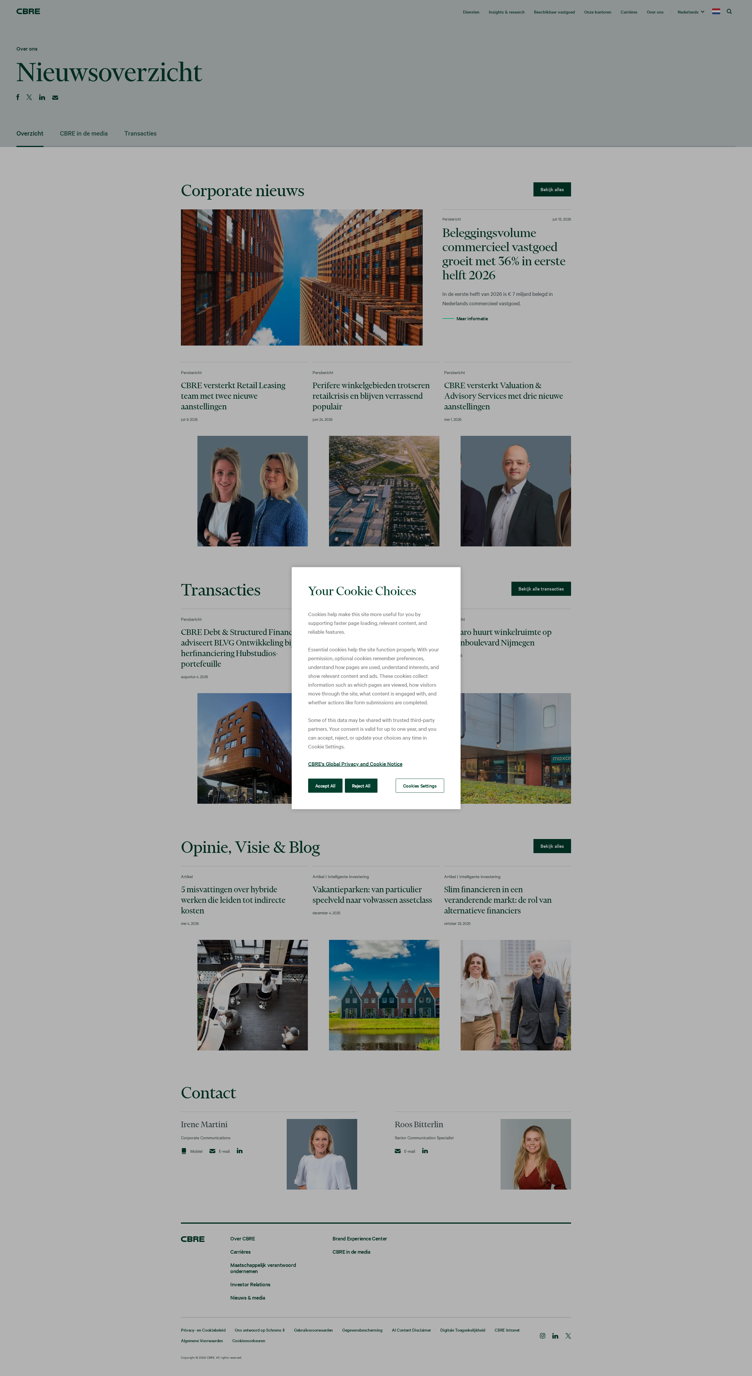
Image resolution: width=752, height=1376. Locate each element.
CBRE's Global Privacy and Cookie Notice (355, 763)
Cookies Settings (420, 785)
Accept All (325, 785)
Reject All (361, 785)
